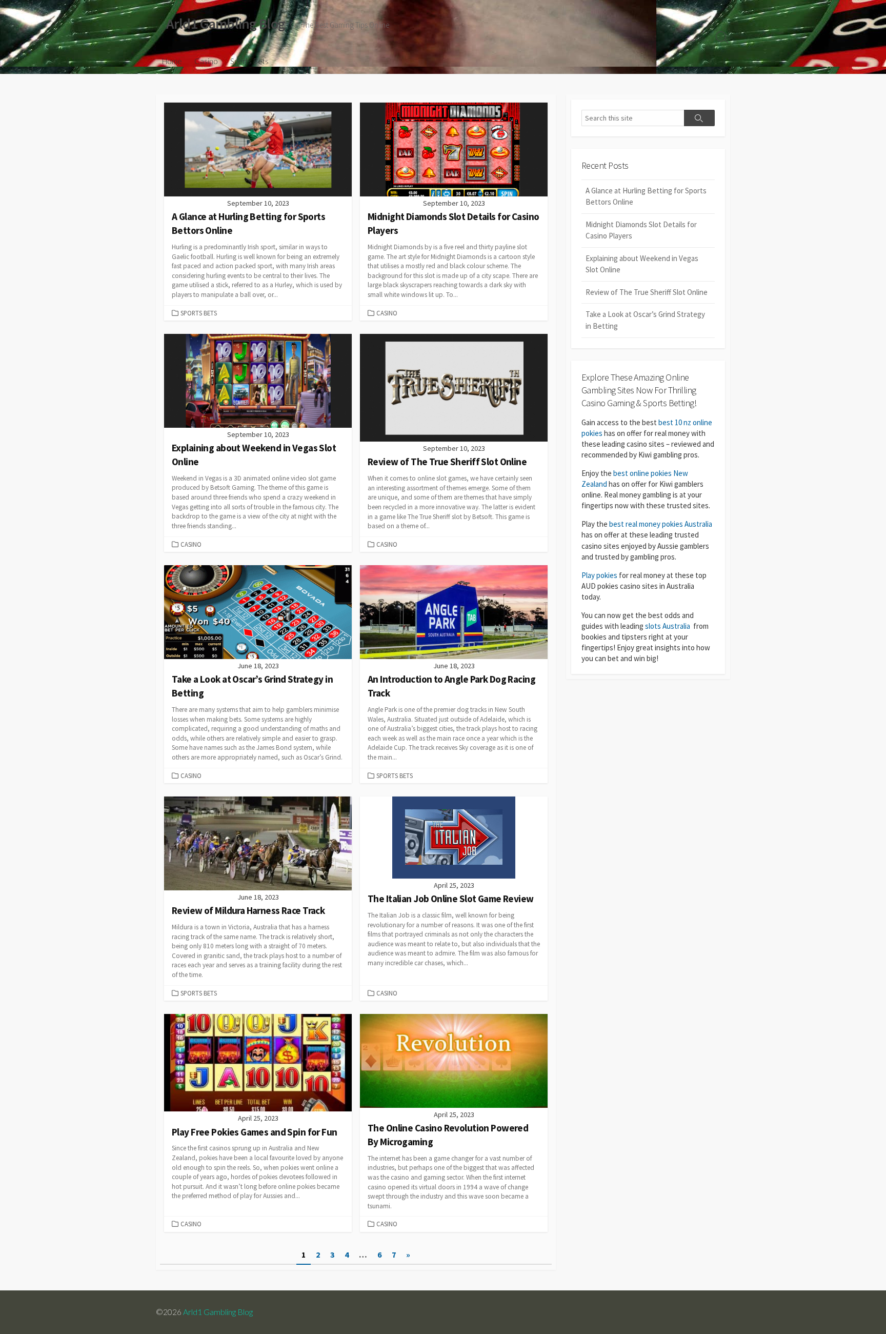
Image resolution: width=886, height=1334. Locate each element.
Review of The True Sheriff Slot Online (647, 292)
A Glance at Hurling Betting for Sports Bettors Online (646, 196)
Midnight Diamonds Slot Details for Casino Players (641, 230)
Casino (206, 61)
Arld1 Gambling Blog (218, 1312)
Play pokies (599, 575)
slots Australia (667, 626)
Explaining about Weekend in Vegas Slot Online (642, 264)
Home (172, 61)
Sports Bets (249, 61)
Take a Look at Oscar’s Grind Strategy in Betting (645, 320)
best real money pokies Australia (660, 524)
